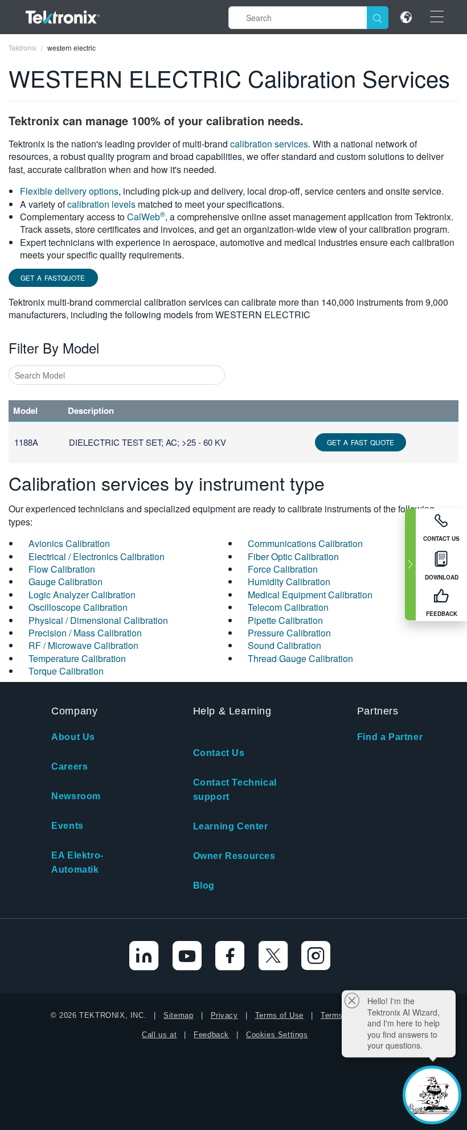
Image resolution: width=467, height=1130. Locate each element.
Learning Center (230, 826)
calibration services (269, 143)
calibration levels (101, 204)
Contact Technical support (235, 790)
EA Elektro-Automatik (77, 862)
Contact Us (219, 753)
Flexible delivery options (69, 191)
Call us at (159, 1034)
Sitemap (178, 1015)
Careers (69, 766)
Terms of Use (279, 1015)
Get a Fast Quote (360, 442)
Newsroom (76, 796)
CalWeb (146, 216)
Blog (204, 885)
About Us (73, 737)
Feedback (211, 1034)
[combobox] (117, 375)
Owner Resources (234, 856)
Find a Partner (390, 737)
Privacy (224, 1015)
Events (67, 826)
